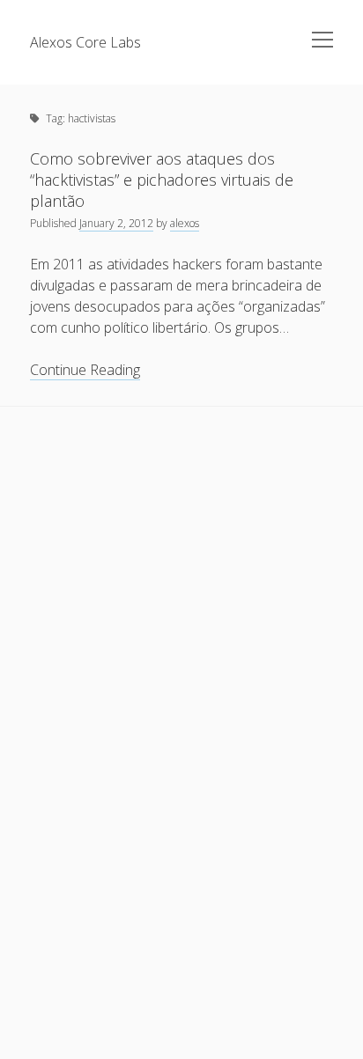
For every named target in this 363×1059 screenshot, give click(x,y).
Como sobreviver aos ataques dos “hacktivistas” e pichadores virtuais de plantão (161, 179)
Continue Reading (85, 370)
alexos (184, 223)
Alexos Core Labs (85, 42)
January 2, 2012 (116, 223)
